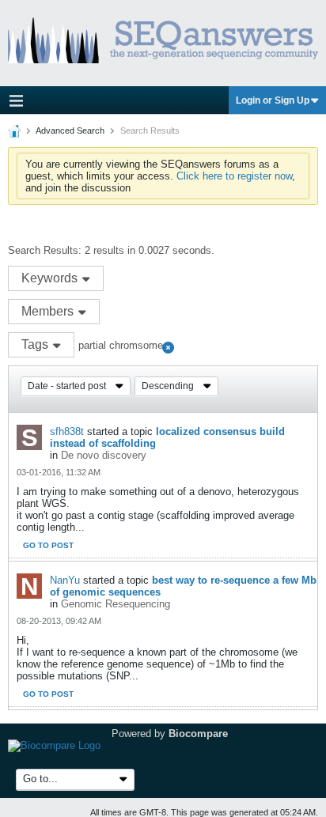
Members (49, 311)
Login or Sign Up (272, 100)
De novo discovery (103, 455)
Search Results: (45, 250)
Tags (36, 344)
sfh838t (67, 431)
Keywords (51, 278)
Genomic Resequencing (115, 604)
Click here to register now (234, 176)
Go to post (48, 545)
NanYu (65, 580)
